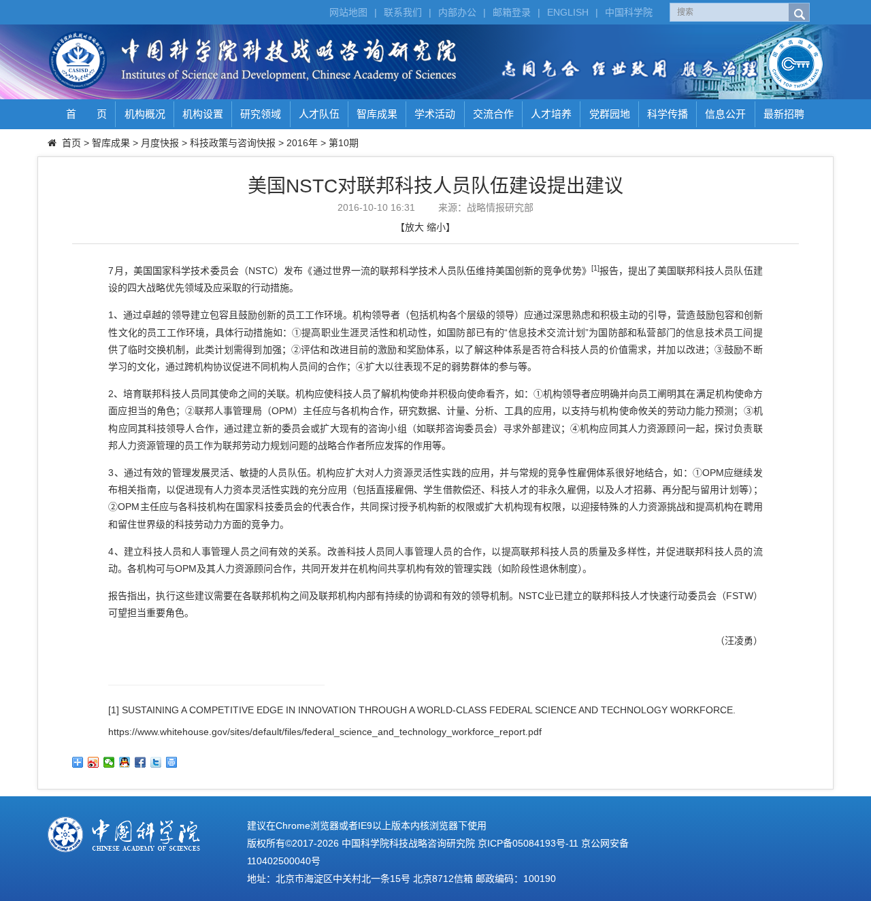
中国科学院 (629, 12)
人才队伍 (319, 114)
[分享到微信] (109, 762)
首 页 (86, 114)
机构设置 (202, 114)
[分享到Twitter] (156, 762)
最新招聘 (783, 114)
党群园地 (609, 114)
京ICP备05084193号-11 (528, 843)
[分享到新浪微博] (93, 762)
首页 (71, 142)
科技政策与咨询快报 (233, 142)
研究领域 (260, 114)
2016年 (302, 142)
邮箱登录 (512, 12)
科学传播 (667, 114)
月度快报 (160, 142)
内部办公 (457, 12)
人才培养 (551, 114)
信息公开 (725, 114)
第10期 (344, 142)
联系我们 (403, 12)
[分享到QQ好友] (125, 762)
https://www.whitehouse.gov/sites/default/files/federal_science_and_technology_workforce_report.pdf (325, 731)
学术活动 (434, 114)
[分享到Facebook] (140, 762)
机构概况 (145, 114)
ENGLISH (568, 12)
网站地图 (348, 12)
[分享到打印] (172, 762)
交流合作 (493, 114)
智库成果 (377, 114)
